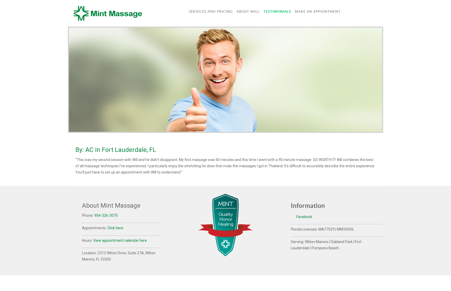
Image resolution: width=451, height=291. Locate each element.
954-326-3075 (106, 215)
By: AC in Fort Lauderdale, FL (115, 149)
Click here (115, 228)
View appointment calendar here (120, 240)
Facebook (303, 217)
